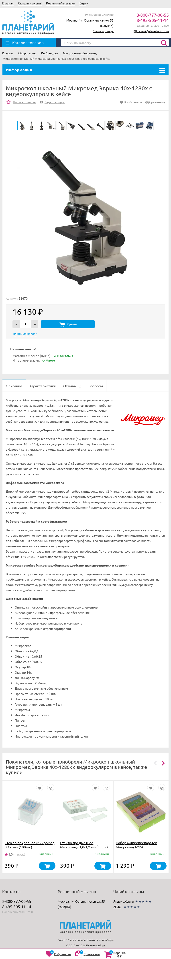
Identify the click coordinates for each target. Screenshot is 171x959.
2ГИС (117, 907)
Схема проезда (103, 31)
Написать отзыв (24, 102)
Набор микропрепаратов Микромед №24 (136, 844)
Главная (8, 3)
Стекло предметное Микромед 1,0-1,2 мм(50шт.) (84, 844)
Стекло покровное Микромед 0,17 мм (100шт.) (30, 844)
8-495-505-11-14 (152, 20)
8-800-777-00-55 (152, 15)
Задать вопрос (53, 102)
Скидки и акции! (30, 3)
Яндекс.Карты (123, 901)
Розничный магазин (60, 3)
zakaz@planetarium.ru (153, 31)
